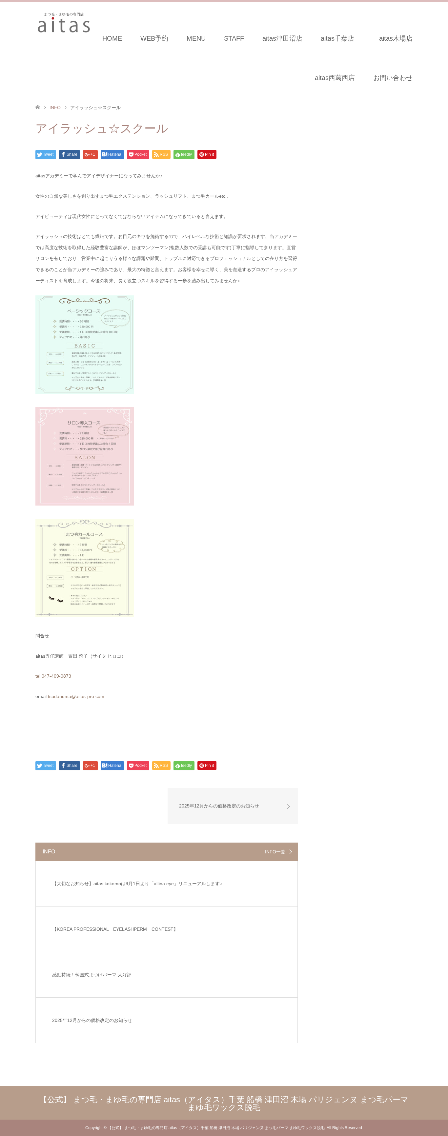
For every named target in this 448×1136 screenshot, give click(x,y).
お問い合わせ (393, 77)
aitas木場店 (399, 38)
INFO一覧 (275, 851)
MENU (196, 38)
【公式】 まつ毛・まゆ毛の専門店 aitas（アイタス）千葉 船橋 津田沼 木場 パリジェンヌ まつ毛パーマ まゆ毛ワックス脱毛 (224, 1103)
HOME (112, 38)
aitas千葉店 (337, 38)
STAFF (234, 38)
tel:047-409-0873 (53, 676)
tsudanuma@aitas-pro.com (76, 696)
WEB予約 (154, 38)
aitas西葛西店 (335, 77)
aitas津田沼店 (282, 38)
